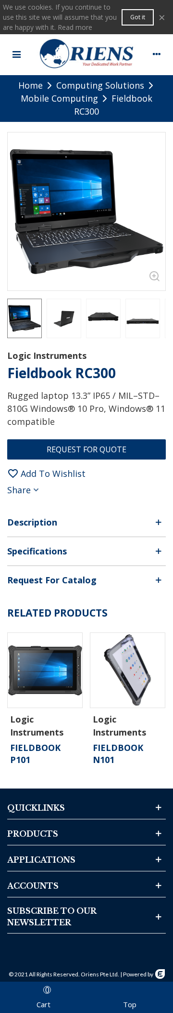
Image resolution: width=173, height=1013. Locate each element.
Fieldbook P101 (35, 753)
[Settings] (157, 53)
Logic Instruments (46, 355)
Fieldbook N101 (118, 753)
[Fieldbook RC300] (153, 278)
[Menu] (16, 53)
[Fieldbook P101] (45, 670)
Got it (137, 17)
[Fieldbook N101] (127, 670)
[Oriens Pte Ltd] (86, 53)
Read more (75, 27)
